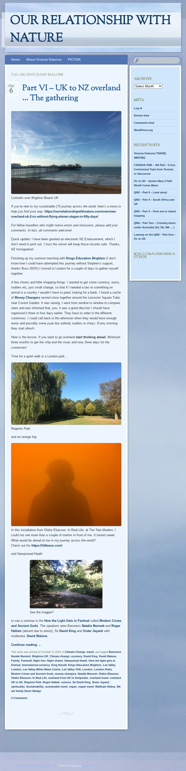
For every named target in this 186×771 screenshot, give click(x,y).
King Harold (59, 665)
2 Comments (19, 698)
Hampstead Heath (75, 660)
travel (90, 651)
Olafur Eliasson (108, 673)
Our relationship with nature (90, 29)
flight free (39, 660)
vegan (73, 686)
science (66, 682)
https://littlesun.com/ (46, 545)
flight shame (55, 660)
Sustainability (35, 686)
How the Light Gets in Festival (66, 621)
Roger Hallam (51, 682)
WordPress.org (143, 130)
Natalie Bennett (93, 626)
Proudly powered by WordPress (36, 765)
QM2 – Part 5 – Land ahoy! (150, 192)
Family (15, 660)
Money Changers (27, 297)
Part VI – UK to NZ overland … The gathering (71, 93)
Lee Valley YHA (71, 669)
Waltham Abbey (105, 686)
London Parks (103, 669)
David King (67, 631)
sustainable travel (56, 686)
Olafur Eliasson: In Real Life (29, 677)
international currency (36, 665)
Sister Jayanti (93, 631)
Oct (11, 87)
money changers (65, 673)
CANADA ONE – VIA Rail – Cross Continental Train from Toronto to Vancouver (154, 169)
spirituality (18, 686)
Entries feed (141, 115)
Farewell (26, 660)
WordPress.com (92, 765)
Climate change (60, 656)
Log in (138, 108)
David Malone (37, 636)
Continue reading (26, 645)
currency (76, 656)
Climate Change (75, 651)
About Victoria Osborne (44, 59)
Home (15, 59)
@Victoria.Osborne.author (154, 255)
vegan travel (86, 686)
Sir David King (81, 682)
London (87, 669)
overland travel (99, 677)
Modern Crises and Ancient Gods (32, 673)
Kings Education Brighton (85, 258)
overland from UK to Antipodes (68, 677)
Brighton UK (40, 656)
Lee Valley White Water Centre (42, 669)
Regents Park (32, 682)
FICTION (74, 59)
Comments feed (144, 122)
